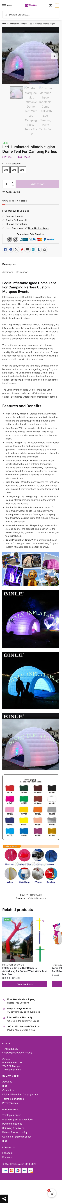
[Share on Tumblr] (38, 249)
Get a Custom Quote (38, 228)
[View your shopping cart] (56, 5)
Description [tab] (9, 264)
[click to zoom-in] (30, 55)
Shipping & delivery (13, 1128)
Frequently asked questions (17, 1119)
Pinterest (7, 1157)
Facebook (7, 1152)
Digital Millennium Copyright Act (20, 1094)
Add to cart (38, 184)
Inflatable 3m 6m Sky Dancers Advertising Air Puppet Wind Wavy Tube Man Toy (24, 971)
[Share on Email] (27, 249)
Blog (4, 1085)
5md (6, 170)
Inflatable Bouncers (18, 24)
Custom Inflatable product (16, 1136)
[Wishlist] (42, 921)
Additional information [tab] (15, 272)
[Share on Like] (5, 249)
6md (14, 170)
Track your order (11, 1115)
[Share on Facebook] (11, 249)
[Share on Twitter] (16, 249)
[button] (12, 182)
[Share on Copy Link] (44, 249)
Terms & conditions (13, 1098)
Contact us (8, 1090)
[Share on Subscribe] (33, 249)
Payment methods (12, 1123)
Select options (25, 984)
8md (22, 170)
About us (7, 1081)
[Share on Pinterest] (22, 249)
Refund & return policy (14, 1132)
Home (5, 24)
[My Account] (50, 5)
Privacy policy (10, 1103)
